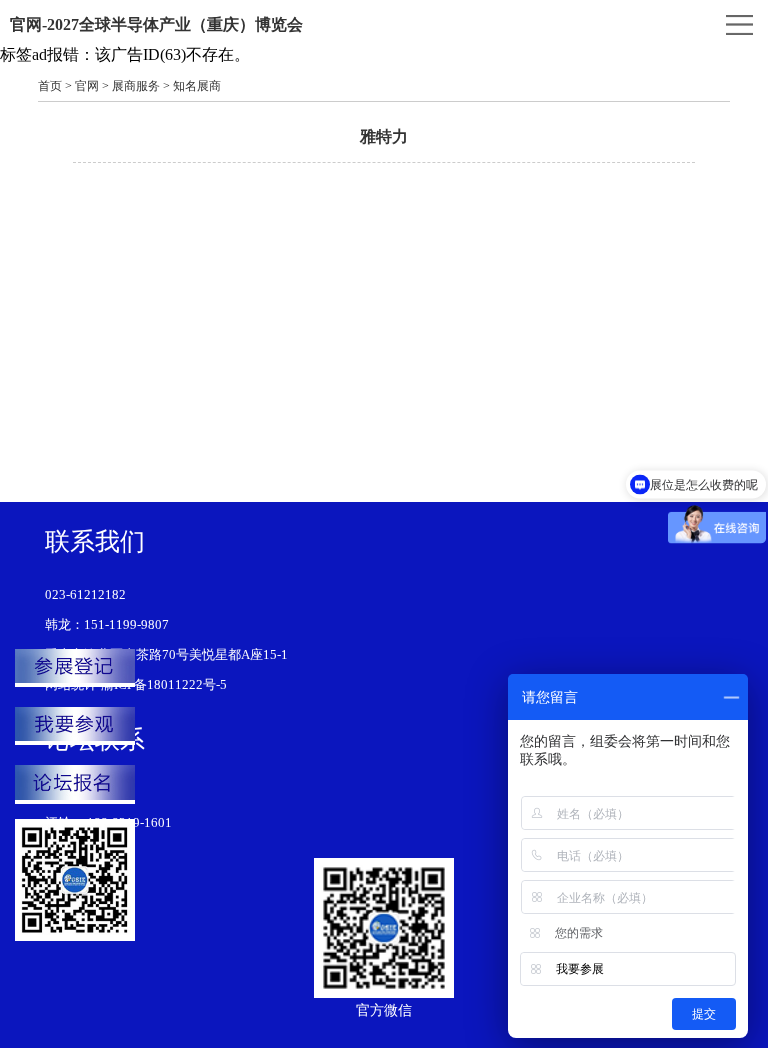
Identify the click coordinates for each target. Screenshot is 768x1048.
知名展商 (197, 86)
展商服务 (136, 86)
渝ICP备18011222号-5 (164, 684)
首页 (50, 86)
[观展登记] (75, 726)
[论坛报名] (75, 784)
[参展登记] (75, 668)
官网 (87, 86)
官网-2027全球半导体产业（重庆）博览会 (156, 24)
